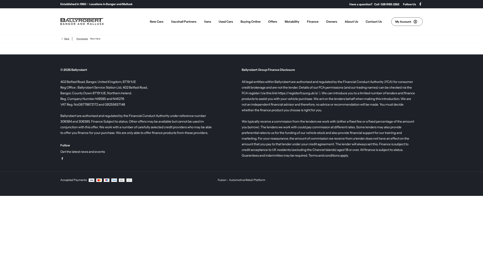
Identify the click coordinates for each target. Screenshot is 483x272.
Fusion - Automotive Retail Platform (241, 180)
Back (66, 38)
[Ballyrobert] (82, 21)
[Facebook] (420, 4)
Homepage (82, 38)
